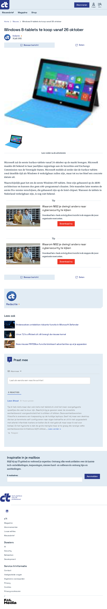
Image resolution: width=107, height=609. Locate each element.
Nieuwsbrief (9, 535)
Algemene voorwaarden (14, 579)
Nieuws (16, 21)
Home (6, 21)
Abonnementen (11, 527)
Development (10, 559)
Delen (81, 45)
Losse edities (10, 531)
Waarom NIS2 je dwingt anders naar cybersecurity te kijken (64, 208)
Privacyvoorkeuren (12, 591)
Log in (8, 39)
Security (8, 551)
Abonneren (81, 5)
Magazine (8, 523)
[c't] (4, 4)
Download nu (66, 223)
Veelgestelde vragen (13, 574)
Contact (7, 570)
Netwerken (8, 555)
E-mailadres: (12, 475)
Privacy (7, 583)
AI (5, 546)
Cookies (7, 587)
